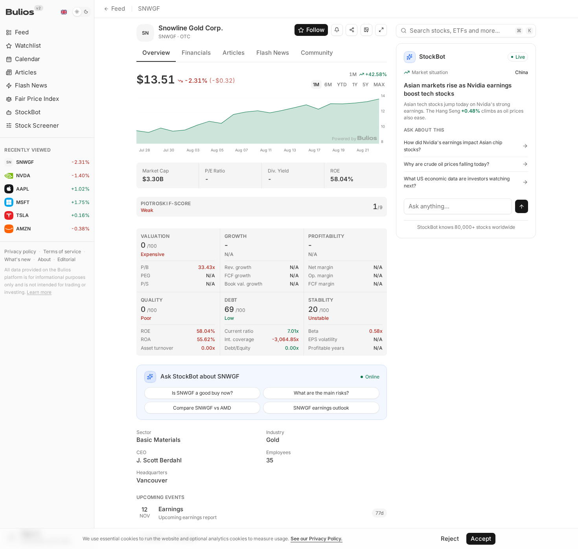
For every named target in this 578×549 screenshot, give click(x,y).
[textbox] (458, 206)
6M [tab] (328, 84)
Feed (118, 8)
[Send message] (521, 206)
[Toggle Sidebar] (94, 274)
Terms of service (62, 251)
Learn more (39, 292)
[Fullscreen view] (381, 30)
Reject (450, 538)
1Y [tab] (354, 84)
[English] (64, 12)
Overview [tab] (156, 52)
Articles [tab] (234, 52)
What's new (17, 259)
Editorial (66, 259)
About (44, 259)
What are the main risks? (321, 393)
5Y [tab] (365, 84)
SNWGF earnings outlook (321, 408)
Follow (315, 29)
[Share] (351, 30)
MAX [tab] (379, 84)
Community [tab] (317, 52)
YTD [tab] (342, 84)
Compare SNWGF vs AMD (202, 408)
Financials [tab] (196, 52)
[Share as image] (366, 30)
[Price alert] (337, 30)
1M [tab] (316, 84)
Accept (481, 538)
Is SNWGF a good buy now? (202, 393)
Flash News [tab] (272, 52)
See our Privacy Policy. (316, 539)
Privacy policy (20, 251)
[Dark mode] (81, 12)
